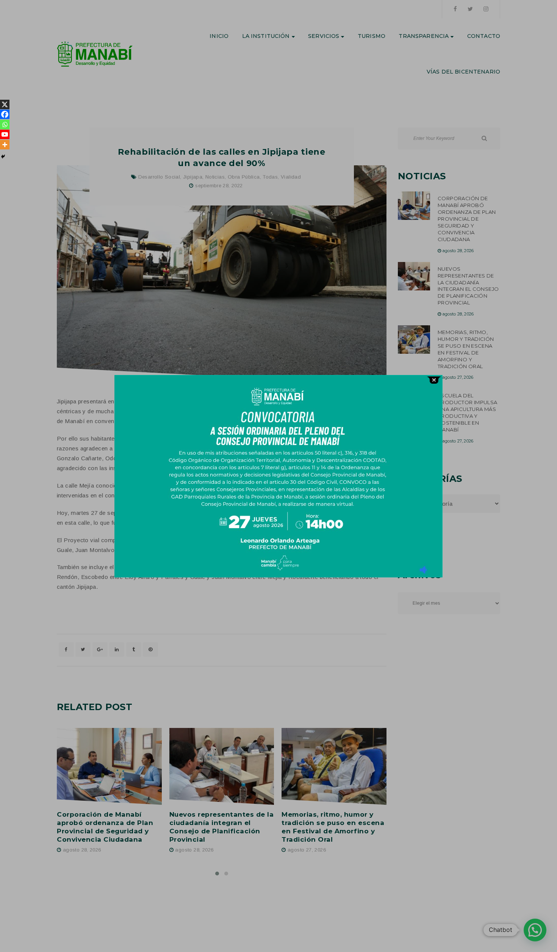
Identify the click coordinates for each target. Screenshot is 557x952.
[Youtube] (4, 134)
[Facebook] (4, 114)
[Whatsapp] (4, 124)
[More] (4, 144)
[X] (4, 104)
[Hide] (3, 157)
